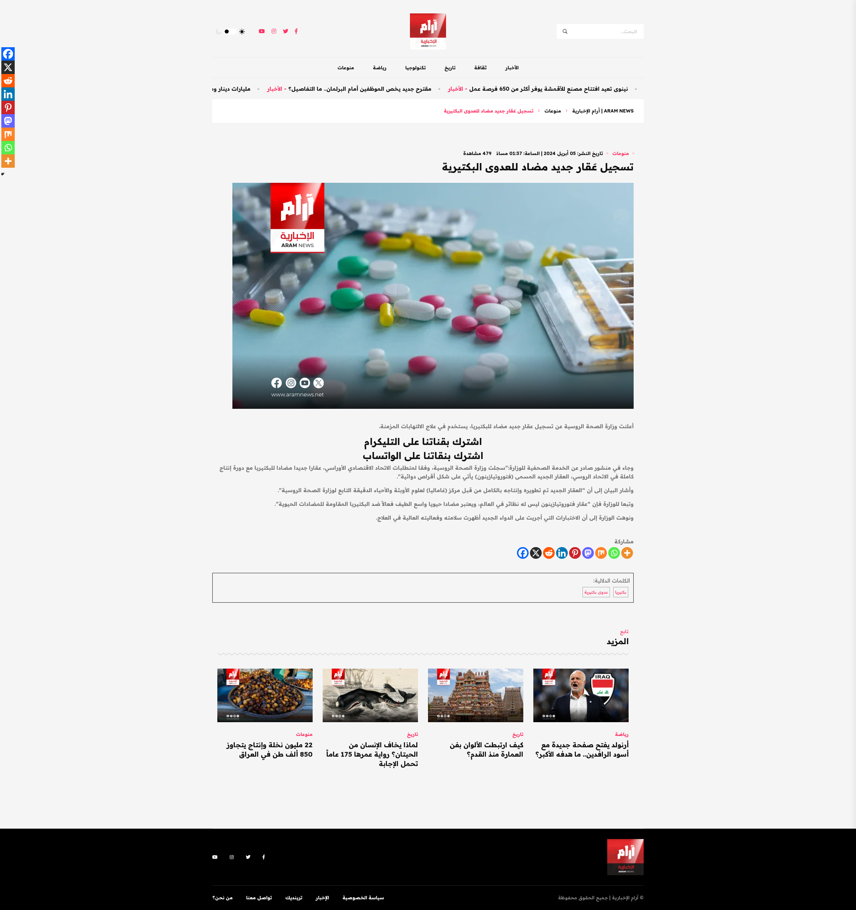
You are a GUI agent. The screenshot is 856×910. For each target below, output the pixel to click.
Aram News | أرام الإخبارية (603, 111)
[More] (627, 553)
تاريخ (449, 68)
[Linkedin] (562, 553)
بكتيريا (620, 592)
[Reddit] (549, 553)
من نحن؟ (222, 898)
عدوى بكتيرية (596, 592)
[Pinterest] (575, 553)
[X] (536, 553)
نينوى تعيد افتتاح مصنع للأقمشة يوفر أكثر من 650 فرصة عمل (588, 88)
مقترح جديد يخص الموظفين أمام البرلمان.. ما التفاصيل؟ (399, 88)
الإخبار (322, 898)
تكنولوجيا (415, 68)
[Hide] (2, 174)
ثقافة (480, 68)
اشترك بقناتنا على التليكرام (423, 441)
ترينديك (293, 898)
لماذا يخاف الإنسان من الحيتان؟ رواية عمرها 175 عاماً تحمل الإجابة (372, 754)
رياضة (380, 68)
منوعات (345, 68)
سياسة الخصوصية (363, 898)
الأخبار (512, 68)
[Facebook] (523, 553)
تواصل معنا (259, 898)
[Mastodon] (588, 553)
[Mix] (601, 553)
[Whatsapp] (614, 553)
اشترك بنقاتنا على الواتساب (423, 455)
